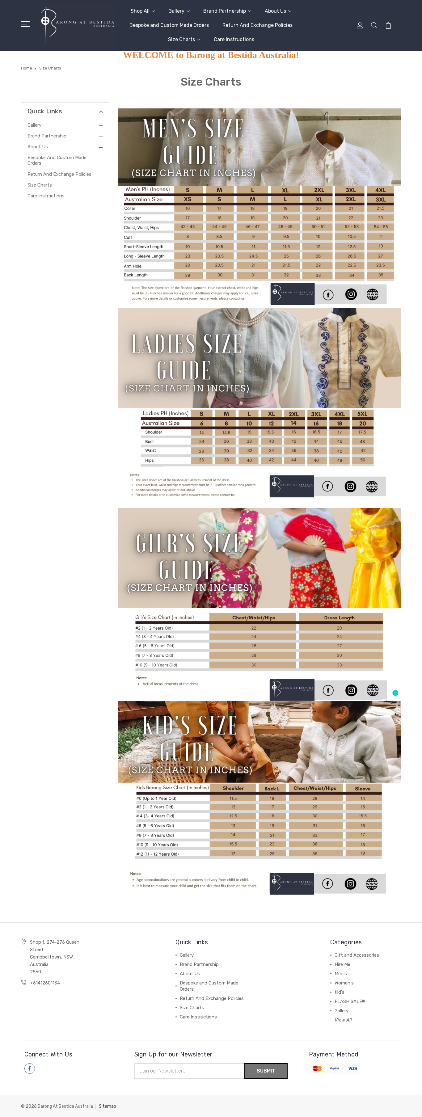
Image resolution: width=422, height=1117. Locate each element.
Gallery (176, 11)
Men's (341, 973)
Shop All (140, 11)
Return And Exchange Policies (257, 25)
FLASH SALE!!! (350, 1001)
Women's (344, 983)
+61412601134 (45, 983)
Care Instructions (234, 39)
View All (343, 1020)
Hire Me (342, 964)
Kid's (339, 992)
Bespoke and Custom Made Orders (169, 25)
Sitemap (107, 1106)
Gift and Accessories (357, 955)
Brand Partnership (224, 11)
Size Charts (181, 39)
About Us (275, 11)
